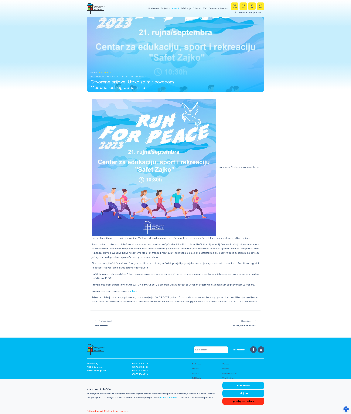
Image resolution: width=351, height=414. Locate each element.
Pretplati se (239, 349)
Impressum (124, 411)
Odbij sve (243, 393)
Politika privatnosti (95, 411)
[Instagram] (261, 349)
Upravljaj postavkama (243, 401)
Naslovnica (153, 8)
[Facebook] (253, 349)
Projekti (164, 8)
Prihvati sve (243, 385)
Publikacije (186, 8)
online (132, 291)
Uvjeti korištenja (228, 378)
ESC (205, 8)
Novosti (175, 8)
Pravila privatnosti (229, 373)
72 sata (196, 8)
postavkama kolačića (169, 397)
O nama (212, 8)
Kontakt (224, 8)
